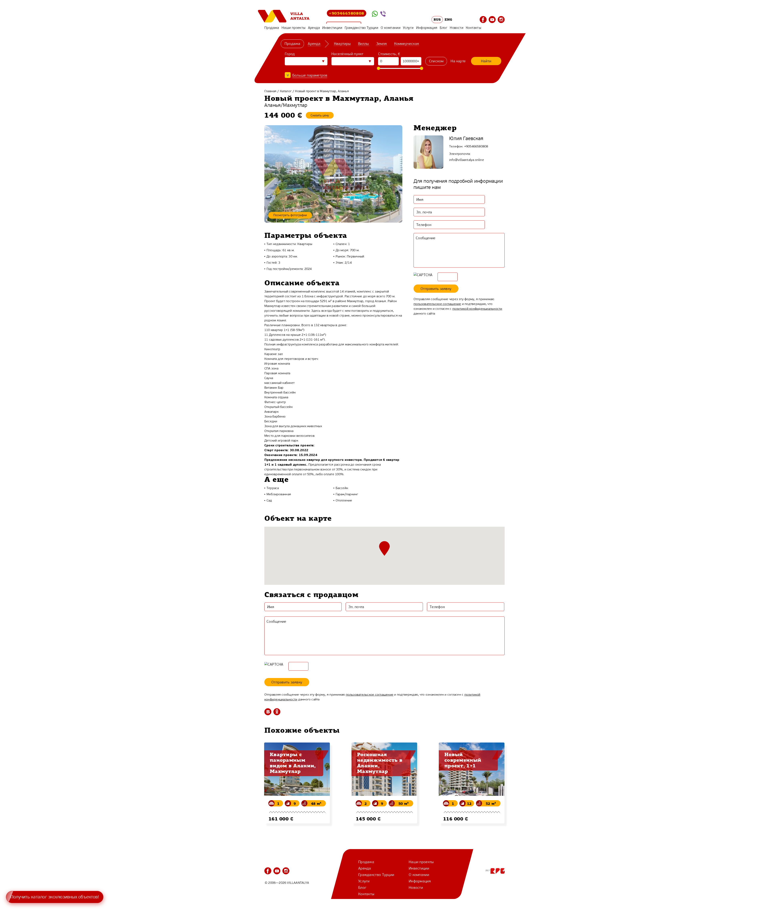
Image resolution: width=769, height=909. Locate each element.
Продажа (271, 28)
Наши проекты (294, 28)
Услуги (408, 28)
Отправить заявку (436, 289)
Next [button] (509, 803)
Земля (381, 43)
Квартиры (342, 43)
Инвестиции (332, 28)
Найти (486, 61)
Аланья (272, 105)
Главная (270, 91)
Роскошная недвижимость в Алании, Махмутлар (379, 762)
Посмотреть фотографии (290, 215)
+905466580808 (346, 13)
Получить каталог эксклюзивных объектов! (54, 896)
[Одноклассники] (276, 711)
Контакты (473, 28)
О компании (391, 28)
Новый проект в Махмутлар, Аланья (322, 91)
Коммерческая (406, 43)
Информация (426, 28)
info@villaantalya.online (466, 160)
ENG (448, 19)
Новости (456, 28)
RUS (437, 19)
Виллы (363, 43)
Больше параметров (309, 75)
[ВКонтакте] (267, 711)
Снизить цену (320, 115)
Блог (444, 28)
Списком (436, 61)
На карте (458, 61)
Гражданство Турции (361, 28)
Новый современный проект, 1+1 (462, 760)
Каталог (286, 91)
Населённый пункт (347, 54)
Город (290, 54)
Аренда (314, 28)
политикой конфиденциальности (477, 309)
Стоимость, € (389, 54)
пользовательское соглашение (437, 304)
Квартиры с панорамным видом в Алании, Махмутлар (293, 762)
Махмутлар (295, 105)
